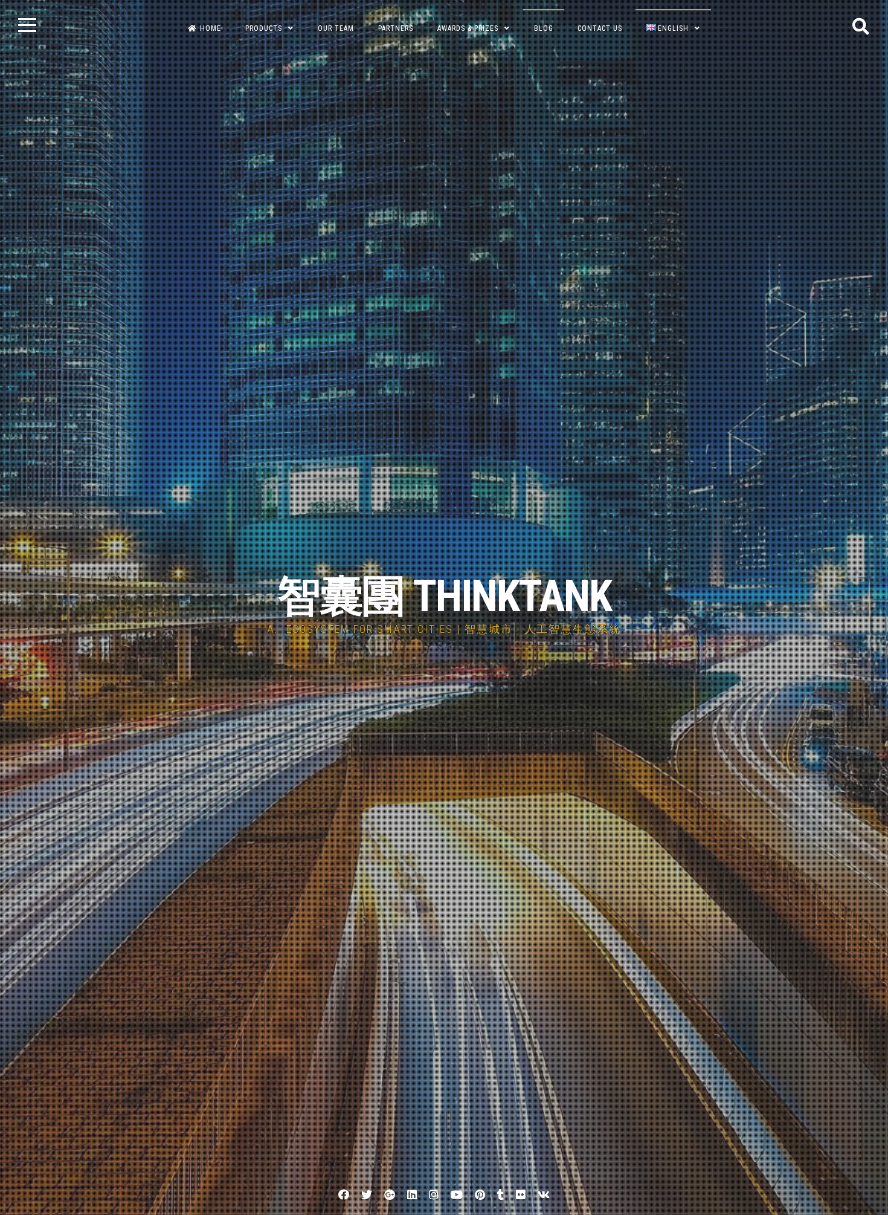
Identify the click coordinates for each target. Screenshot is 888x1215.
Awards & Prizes (467, 28)
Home (210, 28)
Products (263, 28)
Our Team (336, 28)
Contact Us (600, 28)
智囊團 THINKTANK (444, 596)
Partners (395, 28)
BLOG (543, 28)
